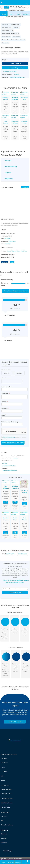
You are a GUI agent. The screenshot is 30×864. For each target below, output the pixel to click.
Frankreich (7, 243)
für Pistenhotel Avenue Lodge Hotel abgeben (4, 633)
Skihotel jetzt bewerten (16, 291)
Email (3, 415)
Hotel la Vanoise (15, 519)
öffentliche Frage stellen (15, 592)
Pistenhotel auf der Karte (9, 71)
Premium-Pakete (5, 807)
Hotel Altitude (5, 122)
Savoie (9, 251)
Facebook (3, 834)
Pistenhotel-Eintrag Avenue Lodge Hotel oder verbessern (5, 669)
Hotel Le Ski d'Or (24, 98)
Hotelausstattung (10, 166)
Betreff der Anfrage (7, 387)
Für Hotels (3, 758)
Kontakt (12, 262)
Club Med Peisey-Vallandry (5, 519)
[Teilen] (24, 862)
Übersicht (4, 14)
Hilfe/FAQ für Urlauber (7, 793)
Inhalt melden (22, 554)
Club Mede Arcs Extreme (24, 122)
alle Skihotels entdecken (15, 722)
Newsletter (4, 842)
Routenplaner (25, 187)
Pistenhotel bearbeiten (7, 798)
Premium (26, 89)
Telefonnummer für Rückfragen (10, 422)
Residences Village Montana (15, 122)
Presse (3, 767)
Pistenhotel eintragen (6, 802)
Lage (11, 14)
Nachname (5, 408)
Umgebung (8, 178)
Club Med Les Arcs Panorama (15, 488)
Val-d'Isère (7, 238)
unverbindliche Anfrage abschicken (13, 443)
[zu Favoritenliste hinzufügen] (2, 17)
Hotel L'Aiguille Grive (5, 488)
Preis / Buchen (16, 63)
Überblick (7, 161)
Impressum (4, 816)
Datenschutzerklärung (9, 437)
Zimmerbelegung (6, 377)
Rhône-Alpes (12, 241)
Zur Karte (4, 463)
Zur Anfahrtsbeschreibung (9, 465)
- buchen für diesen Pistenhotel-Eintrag (25, 667)
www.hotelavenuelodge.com (17, 77)
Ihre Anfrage (5, 393)
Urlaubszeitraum (6, 369)
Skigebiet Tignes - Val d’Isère (19, 251)
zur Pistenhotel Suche (1, 7)
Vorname (4, 401)
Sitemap (3, 780)
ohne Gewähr (10, 554)
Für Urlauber (4, 762)
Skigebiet (7, 172)
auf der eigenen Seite (16, 667)
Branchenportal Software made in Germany (11, 859)
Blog (2, 776)
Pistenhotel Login (7, 851)
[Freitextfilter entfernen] (22, 2)
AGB (2, 820)
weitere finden (14, 631)
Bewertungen (26, 14)
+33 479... (9, 74)
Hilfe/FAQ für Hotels (6, 789)
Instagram (3, 838)
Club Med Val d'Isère (15, 98)
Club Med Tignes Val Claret (5, 99)
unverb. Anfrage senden (15, 68)
